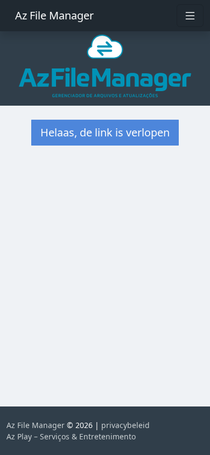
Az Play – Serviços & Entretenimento (71, 436)
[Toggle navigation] (190, 15)
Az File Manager (54, 15)
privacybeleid (125, 425)
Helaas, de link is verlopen (105, 132)
